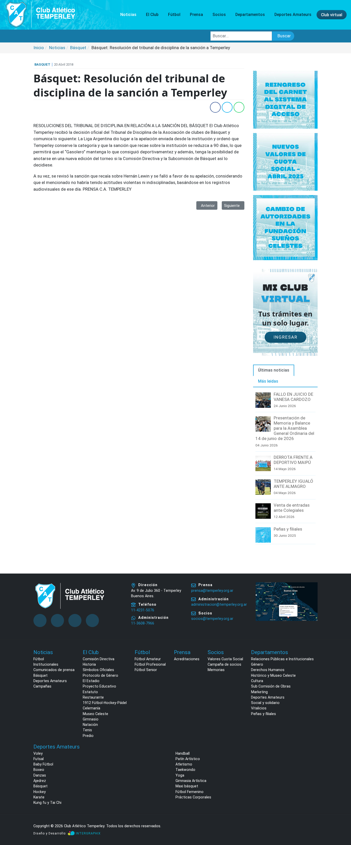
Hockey (39, 792)
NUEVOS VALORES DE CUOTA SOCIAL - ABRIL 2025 (285, 161)
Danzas (39, 775)
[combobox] (241, 36)
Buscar (284, 35)
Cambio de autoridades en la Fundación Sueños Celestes (285, 227)
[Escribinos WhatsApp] (342, 821)
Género (257, 664)
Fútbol (38, 659)
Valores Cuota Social (225, 659)
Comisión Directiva (98, 659)
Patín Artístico (188, 759)
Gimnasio (90, 719)
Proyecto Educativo (99, 686)
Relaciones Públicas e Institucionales (282, 659)
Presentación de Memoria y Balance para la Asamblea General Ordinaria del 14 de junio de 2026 (285, 428)
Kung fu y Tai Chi (47, 802)
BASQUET (42, 64)
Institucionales (45, 664)
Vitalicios (258, 708)
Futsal (38, 759)
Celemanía (91, 708)
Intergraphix (88, 833)
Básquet (40, 675)
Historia (89, 664)
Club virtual (331, 14)
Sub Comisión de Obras (271, 686)
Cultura (257, 681)
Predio (88, 736)
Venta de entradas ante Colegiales (292, 508)
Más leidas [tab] (268, 381)
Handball (183, 753)
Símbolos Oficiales (98, 670)
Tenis (87, 730)
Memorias (216, 670)
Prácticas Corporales (193, 797)
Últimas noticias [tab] (273, 370)
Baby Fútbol (43, 764)
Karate (38, 797)
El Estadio (91, 681)
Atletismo (184, 764)
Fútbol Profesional (150, 664)
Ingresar (285, 337)
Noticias (128, 14)
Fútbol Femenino (190, 792)
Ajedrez (39, 781)
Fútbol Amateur (148, 659)
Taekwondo (185, 770)
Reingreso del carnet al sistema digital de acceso (285, 99)
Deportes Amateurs (50, 681)
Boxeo (38, 770)
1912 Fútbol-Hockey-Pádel (105, 703)
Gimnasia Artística (191, 781)
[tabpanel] (285, 468)
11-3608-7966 (142, 623)
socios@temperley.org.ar (212, 619)
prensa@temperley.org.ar (212, 590)
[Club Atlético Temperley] (40, 14)
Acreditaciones (186, 659)
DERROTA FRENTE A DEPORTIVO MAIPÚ (293, 460)
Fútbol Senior (146, 670)
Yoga (180, 775)
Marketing (259, 692)
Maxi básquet (187, 786)
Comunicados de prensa (54, 670)
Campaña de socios (224, 664)
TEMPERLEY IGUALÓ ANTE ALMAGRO (293, 484)
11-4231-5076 (142, 610)
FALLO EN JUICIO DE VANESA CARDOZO (293, 397)
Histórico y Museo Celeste (273, 675)
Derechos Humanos (267, 670)
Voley (38, 753)
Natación (90, 725)
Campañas (42, 686)
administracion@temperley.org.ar (219, 604)
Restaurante (93, 697)
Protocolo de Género (100, 675)
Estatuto (90, 692)
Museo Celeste (95, 714)
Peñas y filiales (288, 529)
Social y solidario (265, 703)
